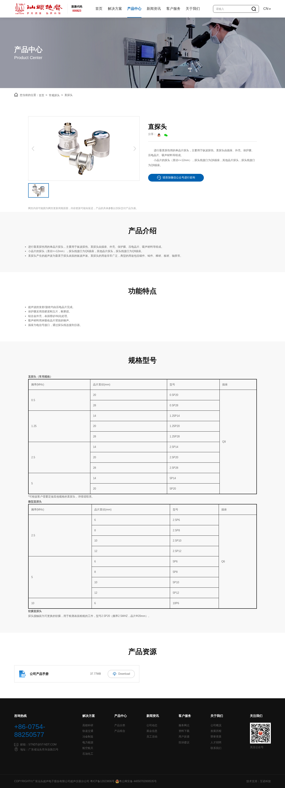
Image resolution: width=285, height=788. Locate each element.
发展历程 (216, 731)
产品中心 (134, 9)
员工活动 (151, 736)
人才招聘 (216, 742)
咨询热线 (20, 715)
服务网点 (184, 725)
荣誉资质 (216, 736)
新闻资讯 (154, 9)
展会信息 (151, 731)
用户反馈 (184, 736)
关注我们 (256, 715)
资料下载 (184, 731)
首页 (98, 9)
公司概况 (216, 725)
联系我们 (216, 748)
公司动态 (151, 725)
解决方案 (115, 9)
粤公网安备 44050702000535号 (138, 781)
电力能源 (87, 742)
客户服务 (173, 9)
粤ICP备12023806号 (102, 781)
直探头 (68, 95)
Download (124, 673)
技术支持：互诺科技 (258, 781)
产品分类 (119, 725)
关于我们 (193, 9)
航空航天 (87, 748)
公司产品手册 (39, 674)
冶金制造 (87, 736)
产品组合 (119, 731)
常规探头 (56, 95)
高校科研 (87, 725)
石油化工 (87, 753)
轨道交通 (87, 731)
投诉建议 (184, 742)
